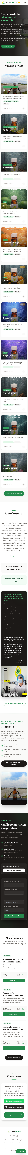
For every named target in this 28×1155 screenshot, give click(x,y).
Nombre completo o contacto (13, 881)
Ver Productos (8, 46)
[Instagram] (17, 1136)
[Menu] (25, 2)
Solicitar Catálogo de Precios (14, 916)
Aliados (18, 1146)
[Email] (14, 1136)
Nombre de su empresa (11, 889)
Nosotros (7, 1140)
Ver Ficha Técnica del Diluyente (13, 763)
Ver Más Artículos (13, 1057)
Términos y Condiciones (10, 1143)
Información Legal (17, 1140)
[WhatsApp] (11, 1136)
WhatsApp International (15, 1107)
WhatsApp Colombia (15, 1101)
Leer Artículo (13, 980)
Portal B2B (10, 1146)
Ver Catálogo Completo (13, 493)
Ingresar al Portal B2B (14, 870)
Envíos (21, 1143)
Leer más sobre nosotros (13, 703)
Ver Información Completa (13, 1115)
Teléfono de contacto (11, 906)
